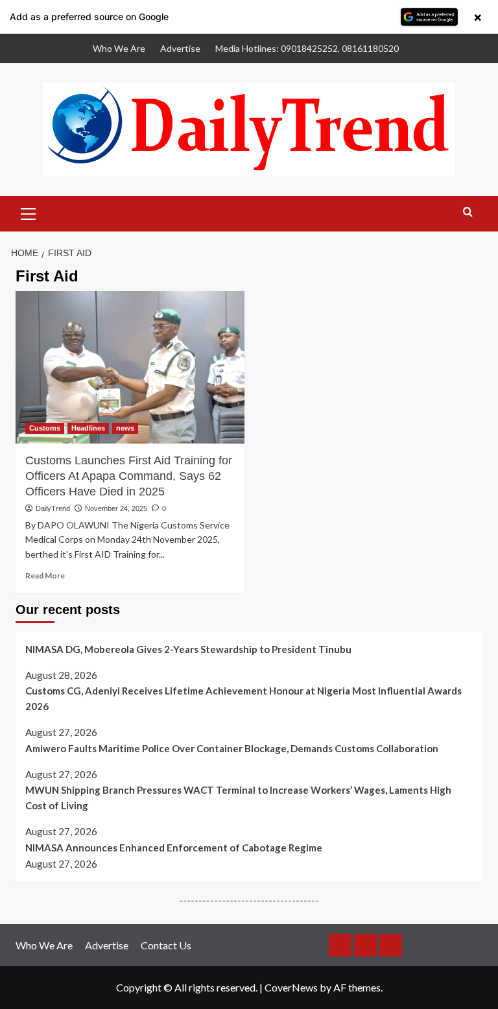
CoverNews (291, 987)
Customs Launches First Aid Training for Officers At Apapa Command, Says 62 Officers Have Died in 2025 (128, 476)
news (125, 428)
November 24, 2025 (116, 508)
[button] (29, 212)
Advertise (180, 48)
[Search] (468, 212)
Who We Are (119, 48)
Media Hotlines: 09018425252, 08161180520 (307, 48)
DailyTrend (53, 508)
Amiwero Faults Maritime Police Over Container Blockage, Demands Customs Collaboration (231, 748)
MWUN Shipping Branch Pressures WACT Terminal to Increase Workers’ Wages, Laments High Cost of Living (238, 797)
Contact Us (166, 945)
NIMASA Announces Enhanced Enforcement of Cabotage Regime (173, 847)
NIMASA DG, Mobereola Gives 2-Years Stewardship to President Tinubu (188, 649)
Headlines (88, 428)
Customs (44, 428)
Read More (45, 575)
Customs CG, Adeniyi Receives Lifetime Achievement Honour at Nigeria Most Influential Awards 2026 (243, 698)
